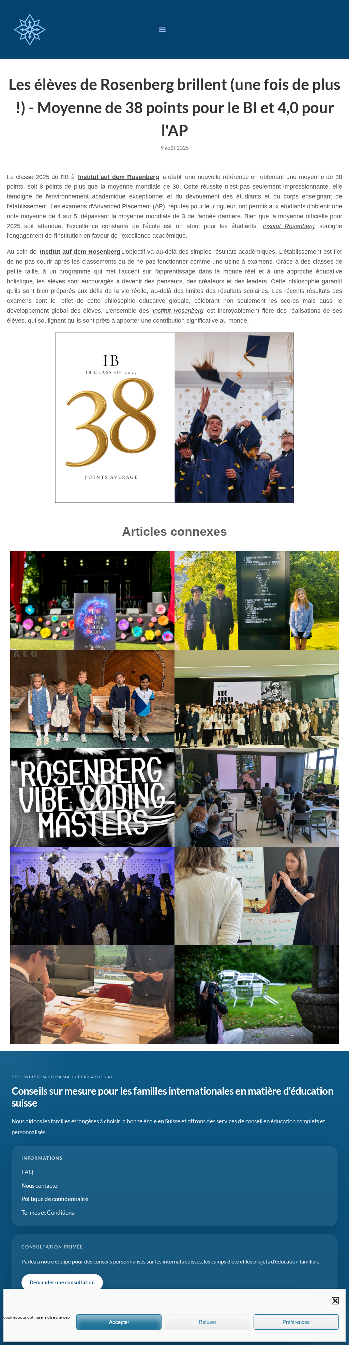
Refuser (207, 1322)
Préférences (296, 1322)
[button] (335, 1300)
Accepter (119, 1322)
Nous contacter (40, 1185)
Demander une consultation (62, 1282)
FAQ (27, 1172)
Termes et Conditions (47, 1212)
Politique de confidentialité (54, 1198)
